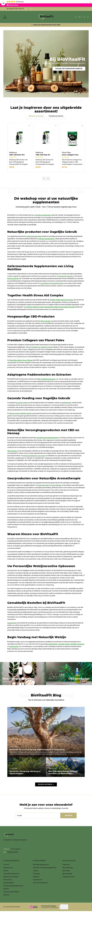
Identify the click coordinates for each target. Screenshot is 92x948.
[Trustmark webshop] (48, 907)
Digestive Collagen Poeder (70, 155)
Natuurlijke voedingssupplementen (68, 68)
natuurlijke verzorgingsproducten (47, 437)
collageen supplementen (46, 238)
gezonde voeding (64, 644)
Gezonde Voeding (22, 402)
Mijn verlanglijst (67, 873)
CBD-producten (45, 321)
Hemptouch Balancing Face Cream (34, 455)
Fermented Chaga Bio (66, 276)
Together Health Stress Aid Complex (61, 300)
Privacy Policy (7, 880)
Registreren (66, 864)
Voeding (35, 870)
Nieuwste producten (36, 116)
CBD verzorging (12, 451)
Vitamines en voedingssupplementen (44, 867)
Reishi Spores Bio (13, 278)
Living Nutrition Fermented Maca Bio (51, 283)
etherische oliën (43, 485)
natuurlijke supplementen (43, 215)
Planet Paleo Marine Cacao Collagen (21, 360)
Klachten (6, 889)
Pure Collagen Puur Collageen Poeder (44, 155)
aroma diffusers (56, 485)
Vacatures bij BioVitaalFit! (11, 892)
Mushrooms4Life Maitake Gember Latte (22, 413)
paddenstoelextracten (48, 379)
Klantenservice (8, 867)
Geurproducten (37, 880)
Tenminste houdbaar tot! (40, 883)
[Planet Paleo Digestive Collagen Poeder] (72, 138)
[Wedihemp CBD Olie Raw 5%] (19, 138)
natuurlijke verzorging (77, 644)
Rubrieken (36, 876)
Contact (5, 870)
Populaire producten (56, 116)
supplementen (53, 644)
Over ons (6, 864)
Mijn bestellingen (67, 867)
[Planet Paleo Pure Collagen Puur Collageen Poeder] (46, 138)
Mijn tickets (66, 870)
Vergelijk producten (68, 876)
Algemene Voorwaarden (10, 876)
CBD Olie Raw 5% (16, 155)
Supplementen (12, 623)
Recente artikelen (45, 784)
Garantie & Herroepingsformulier (13, 886)
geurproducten (14, 646)
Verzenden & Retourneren (11, 873)
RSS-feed (6, 895)
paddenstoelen (66, 402)
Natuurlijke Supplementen (41, 864)
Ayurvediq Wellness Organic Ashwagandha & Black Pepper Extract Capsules (50, 307)
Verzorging (36, 873)
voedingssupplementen (33, 236)
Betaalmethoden (8, 883)
